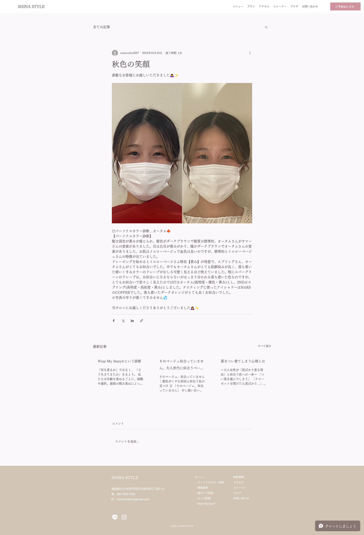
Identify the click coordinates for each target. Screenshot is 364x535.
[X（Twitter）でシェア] (123, 320)
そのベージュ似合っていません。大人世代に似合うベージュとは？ (181, 365)
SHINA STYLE (31, 6)
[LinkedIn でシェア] (132, 320)
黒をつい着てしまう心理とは (243, 361)
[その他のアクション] (250, 53)
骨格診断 (203, 487)
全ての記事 (101, 27)
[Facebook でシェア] (113, 320)
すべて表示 (264, 346)
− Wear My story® (205, 503)
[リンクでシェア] (141, 320)
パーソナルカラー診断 (211, 482)
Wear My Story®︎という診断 (119, 361)
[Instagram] (124, 517)
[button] (266, 26)
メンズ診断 (204, 498)
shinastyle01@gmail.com (130, 499)
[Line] (114, 517)
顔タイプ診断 (205, 493)
